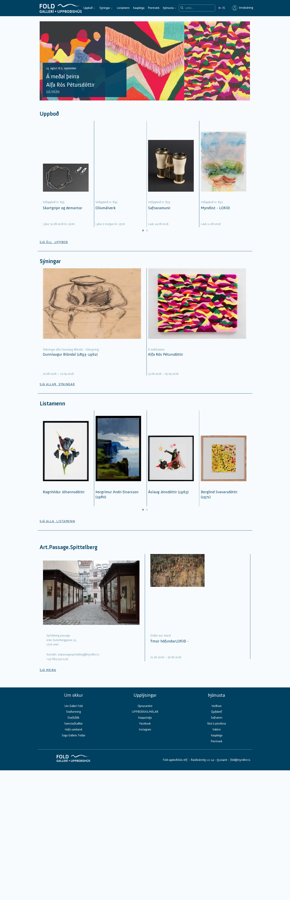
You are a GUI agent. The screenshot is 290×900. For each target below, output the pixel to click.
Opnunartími (145, 706)
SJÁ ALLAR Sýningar (57, 384)
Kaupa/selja (145, 717)
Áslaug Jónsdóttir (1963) (168, 491)
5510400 (222, 760)
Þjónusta (168, 8)
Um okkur (73, 695)
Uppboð (88, 8)
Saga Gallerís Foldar (73, 735)
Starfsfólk (73, 717)
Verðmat (216, 706)
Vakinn (216, 729)
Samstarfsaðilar (73, 723)
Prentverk (153, 8)
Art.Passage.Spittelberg (68, 547)
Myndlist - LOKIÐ (215, 207)
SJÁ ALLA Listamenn (57, 521)
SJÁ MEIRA (53, 91)
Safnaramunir (159, 207)
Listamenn (123, 8)
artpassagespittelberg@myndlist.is (78, 654)
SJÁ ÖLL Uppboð (54, 242)
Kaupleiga (138, 8)
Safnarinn (216, 717)
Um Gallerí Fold (73, 706)
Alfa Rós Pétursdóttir (165, 354)
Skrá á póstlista (216, 723)
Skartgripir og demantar (62, 207)
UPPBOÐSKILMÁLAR (145, 711)
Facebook (145, 723)
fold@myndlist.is (240, 760)
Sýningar (104, 8)
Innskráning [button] (245, 8)
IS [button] (221, 8)
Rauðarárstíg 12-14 (202, 760)
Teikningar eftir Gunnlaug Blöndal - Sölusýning (71, 349)
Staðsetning (73, 711)
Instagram (145, 729)
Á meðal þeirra (156, 349)
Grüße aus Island (160, 635)
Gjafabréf (216, 711)
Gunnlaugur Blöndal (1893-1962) (70, 354)
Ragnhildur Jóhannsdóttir (64, 491)
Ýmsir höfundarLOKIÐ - (169, 641)
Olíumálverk (105, 207)
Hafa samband (73, 729)
